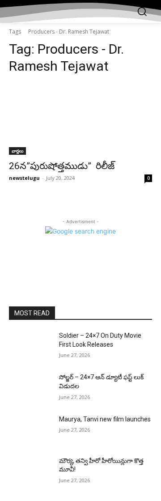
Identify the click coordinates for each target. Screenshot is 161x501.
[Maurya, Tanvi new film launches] (30, 430)
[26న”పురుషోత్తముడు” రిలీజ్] (80, 119)
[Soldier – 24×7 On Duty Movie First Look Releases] (30, 346)
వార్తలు (17, 151)
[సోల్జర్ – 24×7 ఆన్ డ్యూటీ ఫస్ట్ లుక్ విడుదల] (30, 388)
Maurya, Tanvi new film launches (105, 419)
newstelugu (24, 177)
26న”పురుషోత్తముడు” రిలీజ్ (61, 166)
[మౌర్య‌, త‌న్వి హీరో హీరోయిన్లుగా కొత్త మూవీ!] (30, 472)
